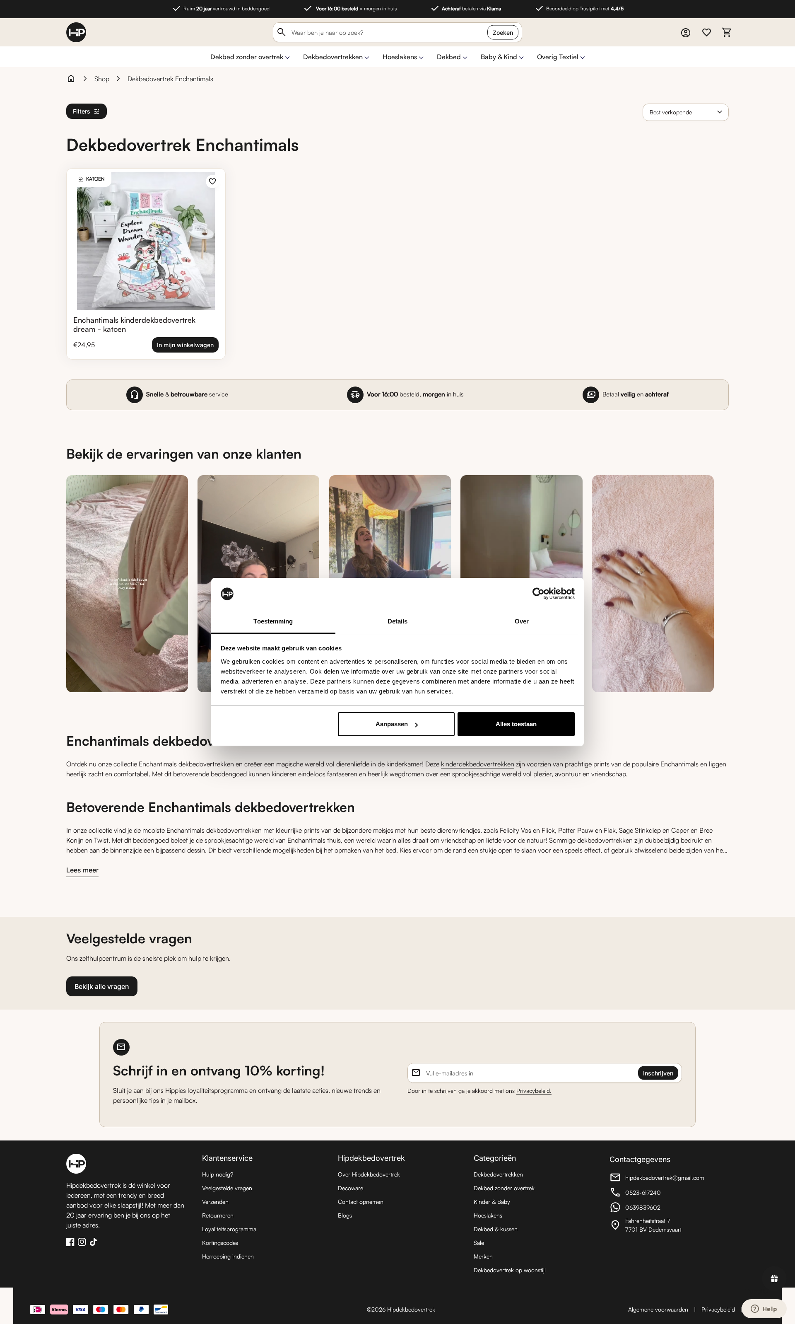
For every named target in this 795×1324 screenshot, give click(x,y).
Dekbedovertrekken (333, 57)
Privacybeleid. (534, 1090)
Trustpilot (756, 1291)
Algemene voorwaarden (658, 1309)
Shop (101, 79)
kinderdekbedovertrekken (477, 764)
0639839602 (655, 1208)
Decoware (350, 1187)
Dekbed (449, 57)
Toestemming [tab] (273, 621)
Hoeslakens (400, 57)
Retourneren (218, 1215)
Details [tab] (398, 621)
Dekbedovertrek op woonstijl (510, 1269)
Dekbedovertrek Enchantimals (170, 79)
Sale (479, 1242)
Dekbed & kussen (496, 1228)
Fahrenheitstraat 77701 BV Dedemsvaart (655, 1225)
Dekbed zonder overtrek (246, 57)
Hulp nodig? (217, 1174)
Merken (483, 1256)
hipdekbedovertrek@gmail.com (657, 1178)
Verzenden (215, 1201)
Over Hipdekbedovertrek (369, 1174)
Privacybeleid (718, 1309)
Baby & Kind (499, 57)
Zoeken (503, 32)
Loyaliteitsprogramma (229, 1228)
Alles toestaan (516, 723)
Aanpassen (392, 723)
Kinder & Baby (492, 1201)
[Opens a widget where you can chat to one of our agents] (764, 1309)
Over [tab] (522, 621)
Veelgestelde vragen (227, 1187)
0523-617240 (655, 1193)
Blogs (345, 1215)
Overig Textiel (557, 57)
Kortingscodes (220, 1242)
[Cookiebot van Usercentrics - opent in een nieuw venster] (538, 594)
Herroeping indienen (228, 1256)
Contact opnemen (360, 1201)
